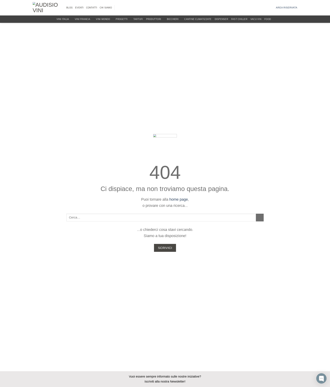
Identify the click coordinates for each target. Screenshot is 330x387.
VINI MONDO (103, 19)
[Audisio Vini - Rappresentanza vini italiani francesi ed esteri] (47, 7)
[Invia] (260, 217)
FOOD (267, 19)
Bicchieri (173, 19)
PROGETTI (122, 19)
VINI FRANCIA (82, 19)
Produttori (153, 19)
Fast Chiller (239, 19)
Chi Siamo (106, 7)
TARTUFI (138, 19)
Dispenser (221, 19)
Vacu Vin (255, 19)
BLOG (69, 7)
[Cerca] (296, 19)
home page (178, 199)
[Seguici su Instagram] (119, 8)
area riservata (286, 7)
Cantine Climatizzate (197, 19)
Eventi (79, 7)
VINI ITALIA (63, 19)
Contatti (91, 7)
